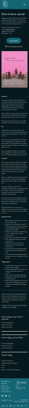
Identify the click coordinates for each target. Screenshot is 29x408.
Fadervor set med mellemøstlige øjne (10, 370)
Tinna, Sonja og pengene (7, 322)
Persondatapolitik (24, 400)
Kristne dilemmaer (10, 29)
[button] (26, 406)
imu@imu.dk (8, 392)
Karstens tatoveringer (6, 327)
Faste (2, 367)
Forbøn (3, 365)
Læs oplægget (13, 40)
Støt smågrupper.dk (20, 387)
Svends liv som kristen (6, 325)
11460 (23, 382)
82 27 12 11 (6, 390)
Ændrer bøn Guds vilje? (7, 361)
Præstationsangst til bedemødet (9, 363)
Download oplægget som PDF (14, 46)
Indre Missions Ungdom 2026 (21, 401)
